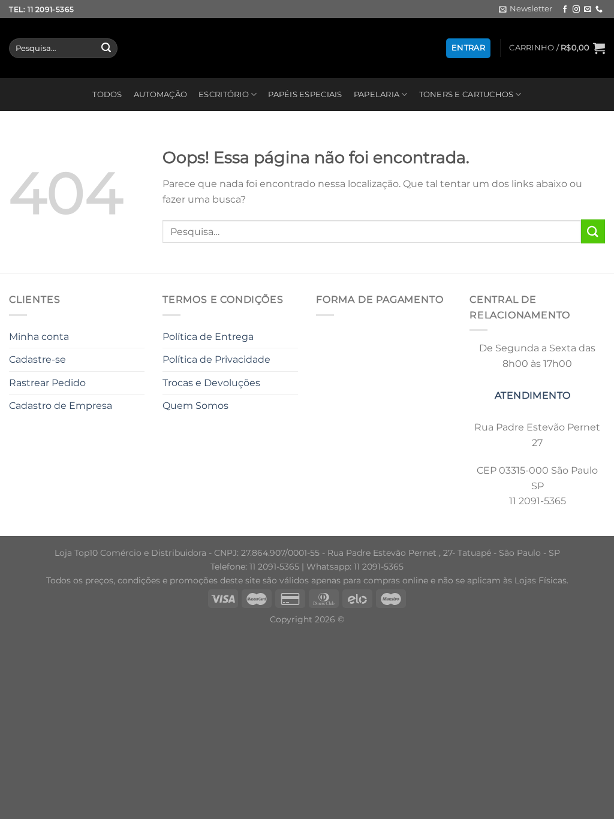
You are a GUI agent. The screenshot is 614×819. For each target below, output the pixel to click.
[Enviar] (106, 48)
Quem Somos (195, 405)
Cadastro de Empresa (60, 405)
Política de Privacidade (216, 359)
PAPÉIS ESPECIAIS (305, 94)
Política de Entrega (208, 336)
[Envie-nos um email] (587, 9)
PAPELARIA (376, 94)
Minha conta (39, 336)
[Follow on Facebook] (564, 9)
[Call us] (599, 9)
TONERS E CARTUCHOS (466, 94)
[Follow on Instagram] (576, 9)
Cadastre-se (37, 359)
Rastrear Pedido (47, 383)
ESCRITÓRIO (223, 94)
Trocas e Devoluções (211, 383)
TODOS (107, 94)
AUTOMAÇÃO (160, 94)
